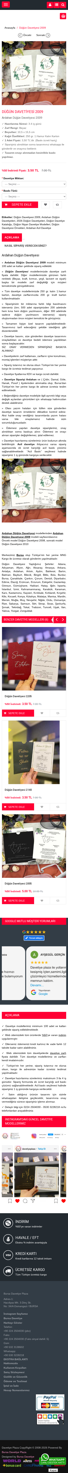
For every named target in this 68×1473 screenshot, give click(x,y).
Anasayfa (10, 27)
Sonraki (41, 35)
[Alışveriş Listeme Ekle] (45, 204)
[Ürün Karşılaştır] (58, 713)
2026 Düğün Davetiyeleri (31, 220)
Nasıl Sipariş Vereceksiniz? (26, 245)
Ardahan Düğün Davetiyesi (18, 533)
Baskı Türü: (10, 190)
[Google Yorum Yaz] (34, 935)
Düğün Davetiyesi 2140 (18, 789)
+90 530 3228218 (14, 1355)
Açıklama (12, 237)
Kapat (53, 1470)
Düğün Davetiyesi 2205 (18, 696)
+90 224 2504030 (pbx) (17, 1330)
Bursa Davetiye (25, 1456)
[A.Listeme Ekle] (42, 713)
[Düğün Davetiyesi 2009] (34, 72)
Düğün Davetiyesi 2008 (31, 540)
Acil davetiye (26, 444)
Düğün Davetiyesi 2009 (32, 27)
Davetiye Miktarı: (13, 178)
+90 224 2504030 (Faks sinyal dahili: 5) (26, 1339)
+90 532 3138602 (14, 1347)
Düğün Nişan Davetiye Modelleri (31, 224)
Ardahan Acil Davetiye (38, 228)
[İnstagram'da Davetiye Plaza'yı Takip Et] (34, 1135)
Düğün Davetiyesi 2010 (15, 544)
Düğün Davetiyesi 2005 (18, 883)
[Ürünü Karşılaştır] (57, 204)
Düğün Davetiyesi (16, 271)
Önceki (26, 35)
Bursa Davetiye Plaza (14, 1452)
